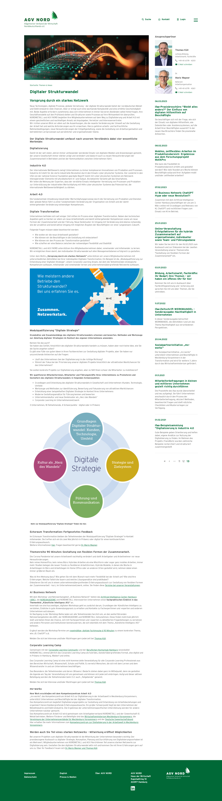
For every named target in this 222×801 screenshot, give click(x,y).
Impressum (29, 773)
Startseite (34, 85)
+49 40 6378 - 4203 (186, 61)
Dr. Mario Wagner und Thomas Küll (81, 748)
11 (179, 461)
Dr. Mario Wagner (89, 545)
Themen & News (45, 85)
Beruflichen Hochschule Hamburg (102, 650)
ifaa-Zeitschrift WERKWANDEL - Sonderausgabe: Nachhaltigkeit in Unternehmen (175, 312)
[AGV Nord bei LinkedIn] (133, 788)
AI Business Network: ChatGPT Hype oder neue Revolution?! (174, 194)
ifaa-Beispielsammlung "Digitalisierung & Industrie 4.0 (174, 427)
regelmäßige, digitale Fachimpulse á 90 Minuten (92, 630)
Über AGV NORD (103, 773)
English (63, 773)
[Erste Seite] (164, 461)
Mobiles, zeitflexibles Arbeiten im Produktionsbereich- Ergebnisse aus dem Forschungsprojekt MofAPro (175, 155)
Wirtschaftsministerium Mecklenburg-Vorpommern (108, 716)
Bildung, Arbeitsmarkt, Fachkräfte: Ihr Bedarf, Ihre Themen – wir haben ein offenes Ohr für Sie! (176, 276)
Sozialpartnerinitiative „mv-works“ (172, 346)
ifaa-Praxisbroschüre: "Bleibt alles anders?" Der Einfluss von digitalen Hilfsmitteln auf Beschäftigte (176, 111)
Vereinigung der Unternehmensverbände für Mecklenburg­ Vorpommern (63, 719)
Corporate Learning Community (63, 650)
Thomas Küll (100, 638)
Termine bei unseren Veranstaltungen (122, 585)
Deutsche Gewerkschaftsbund (119, 719)
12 (183, 461)
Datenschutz (30, 777)
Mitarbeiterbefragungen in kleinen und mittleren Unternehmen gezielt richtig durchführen (176, 383)
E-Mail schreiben (185, 64)
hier (53, 545)
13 (188, 461)
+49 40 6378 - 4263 (186, 88)
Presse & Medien (68, 777)
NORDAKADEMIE (48, 600)
